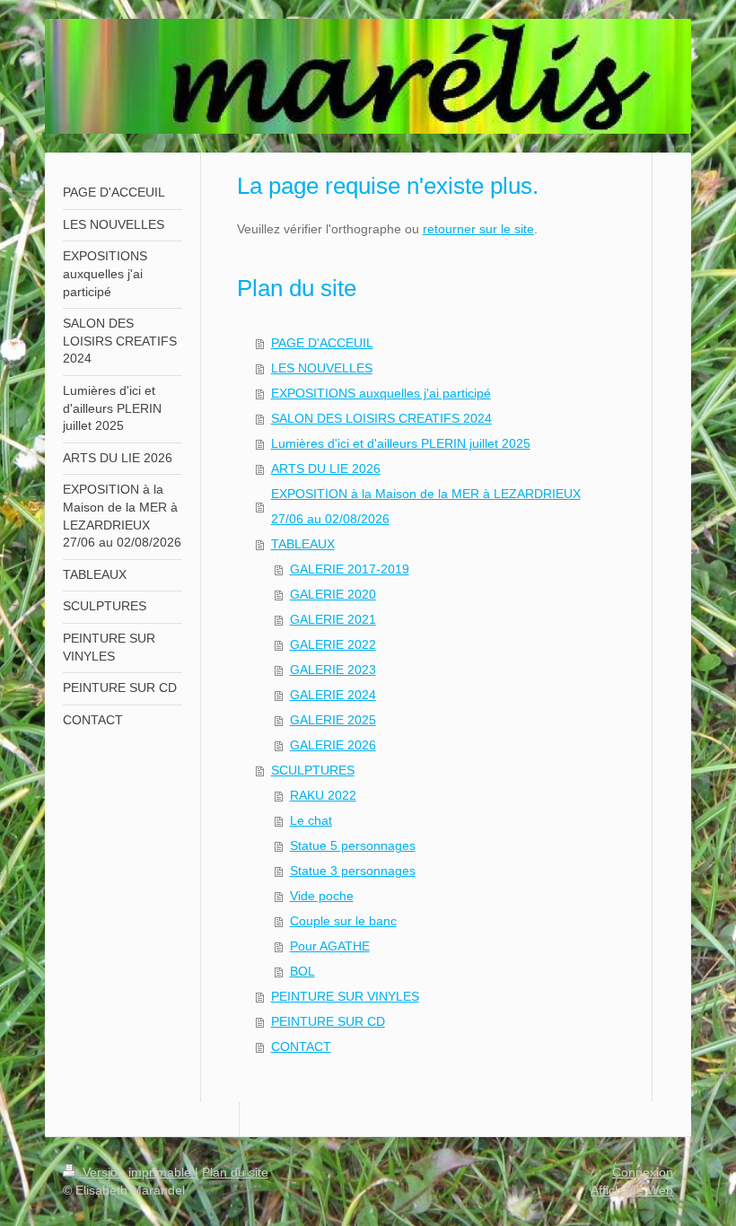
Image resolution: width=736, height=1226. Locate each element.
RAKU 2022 (323, 795)
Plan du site (235, 1172)
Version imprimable (137, 1172)
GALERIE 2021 (333, 619)
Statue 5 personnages (353, 845)
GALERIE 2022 (333, 644)
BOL (302, 971)
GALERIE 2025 (333, 720)
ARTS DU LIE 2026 (326, 468)
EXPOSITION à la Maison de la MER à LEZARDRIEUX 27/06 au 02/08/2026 (426, 506)
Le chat (311, 820)
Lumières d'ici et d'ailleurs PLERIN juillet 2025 (400, 443)
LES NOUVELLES (321, 368)
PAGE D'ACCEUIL (322, 343)
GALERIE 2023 (333, 669)
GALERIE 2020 (333, 594)
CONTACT (301, 1046)
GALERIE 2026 (333, 745)
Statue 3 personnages (353, 870)
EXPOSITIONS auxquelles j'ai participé (381, 393)
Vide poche (322, 896)
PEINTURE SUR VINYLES (345, 996)
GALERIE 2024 (333, 694)
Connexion (642, 1172)
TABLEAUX (303, 544)
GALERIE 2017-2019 (349, 569)
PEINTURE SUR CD (328, 1021)
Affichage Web (632, 1190)
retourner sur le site (478, 229)
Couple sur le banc (343, 921)
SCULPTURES (313, 770)
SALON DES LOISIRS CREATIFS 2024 (381, 418)
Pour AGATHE (330, 946)
